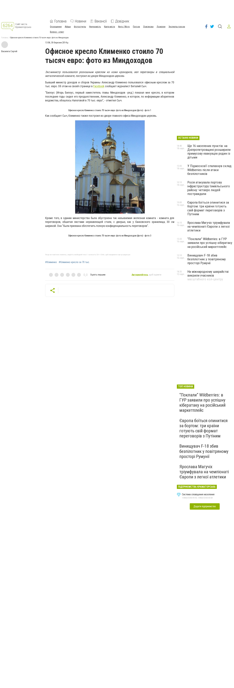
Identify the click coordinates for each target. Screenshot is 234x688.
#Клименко (51, 262)
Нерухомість (95, 26)
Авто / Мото (124, 26)
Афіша (68, 26)
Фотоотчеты (80, 26)
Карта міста (109, 26)
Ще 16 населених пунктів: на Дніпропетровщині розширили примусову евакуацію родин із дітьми (208, 151)
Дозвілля (161, 26)
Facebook (98, 86)
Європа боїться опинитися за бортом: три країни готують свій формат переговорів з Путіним (208, 208)
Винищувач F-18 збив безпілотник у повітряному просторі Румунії (206, 259)
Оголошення (56, 26)
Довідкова (148, 26)
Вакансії (101, 21)
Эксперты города (177, 26)
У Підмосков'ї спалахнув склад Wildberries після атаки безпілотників (209, 170)
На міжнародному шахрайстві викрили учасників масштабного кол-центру (208, 275)
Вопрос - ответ (57, 32)
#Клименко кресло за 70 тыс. (74, 262)
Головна (60, 21)
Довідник (122, 21)
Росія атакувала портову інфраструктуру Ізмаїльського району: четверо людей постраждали (208, 188)
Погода (136, 26)
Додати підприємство (205, 506)
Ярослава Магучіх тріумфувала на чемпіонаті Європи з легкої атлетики (208, 226)
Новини (80, 21)
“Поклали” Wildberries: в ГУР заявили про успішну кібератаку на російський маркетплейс (209, 243)
